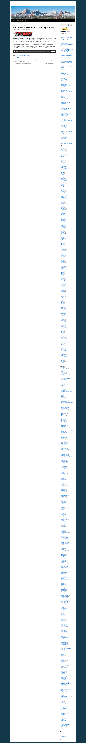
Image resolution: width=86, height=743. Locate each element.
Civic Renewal (63, 416)
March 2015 (63, 306)
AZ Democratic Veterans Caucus (66, 80)
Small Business (63, 669)
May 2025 (62, 158)
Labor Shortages (63, 557)
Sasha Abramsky (63, 128)
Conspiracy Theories (64, 431)
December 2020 (63, 222)
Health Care (63, 514)
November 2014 (63, 310)
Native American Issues (64, 601)
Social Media (63, 674)
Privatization (63, 639)
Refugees (62, 654)
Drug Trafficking (63, 466)
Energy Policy (63, 477)
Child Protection (63, 413)
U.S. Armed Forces (64, 704)
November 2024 (63, 166)
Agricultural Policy (64, 373)
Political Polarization (64, 632)
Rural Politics (63, 662)
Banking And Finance (64, 393)
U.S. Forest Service (64, 708)
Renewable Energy (64, 660)
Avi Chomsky (47, 60)
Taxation (62, 692)
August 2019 (63, 242)
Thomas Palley (63, 138)
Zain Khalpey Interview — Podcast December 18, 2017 (66, 55)
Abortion (62, 367)
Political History (63, 629)
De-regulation (63, 445)
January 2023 (63, 192)
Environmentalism (64, 483)
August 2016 (63, 285)
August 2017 (63, 271)
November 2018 (63, 252)
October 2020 (63, 225)
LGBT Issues (63, 563)
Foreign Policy (63, 501)
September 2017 (63, 269)
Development (63, 457)
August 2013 (63, 328)
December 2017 (63, 266)
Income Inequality (64, 527)
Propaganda (63, 641)
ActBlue (62, 72)
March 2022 (63, 204)
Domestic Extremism (64, 461)
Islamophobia (63, 548)
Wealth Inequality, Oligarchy (65, 721)
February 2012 (63, 350)
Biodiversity (63, 397)
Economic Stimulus (64, 468)
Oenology (62, 604)
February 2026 (63, 148)
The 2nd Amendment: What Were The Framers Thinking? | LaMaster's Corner (67, 50)
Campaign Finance (64, 408)
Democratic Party (63, 101)
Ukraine (62, 709)
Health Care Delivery (64, 515)
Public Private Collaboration (65, 648)
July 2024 (62, 171)
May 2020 (62, 231)
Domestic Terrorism (64, 463)
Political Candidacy (64, 624)
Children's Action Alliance (65, 89)
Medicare (62, 580)
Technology (63, 695)
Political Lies (63, 630)
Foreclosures (63, 498)
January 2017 (63, 279)
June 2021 (62, 215)
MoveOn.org (63, 118)
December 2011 (63, 353)
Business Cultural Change (65, 407)
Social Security (63, 677)
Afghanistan (63, 369)
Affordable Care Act (64, 368)
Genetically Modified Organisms (66, 506)
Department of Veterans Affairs (66, 456)
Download (28, 55)
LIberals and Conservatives (65, 566)
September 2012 (63, 342)
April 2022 (62, 203)
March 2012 (63, 349)
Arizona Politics (41, 60)
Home (14, 20)
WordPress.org (63, 736)
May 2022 (62, 202)
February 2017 (63, 278)
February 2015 (63, 307)
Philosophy (62, 619)
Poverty (62, 636)
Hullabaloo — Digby (64, 110)
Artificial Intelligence (64, 386)
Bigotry (62, 396)
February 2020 (63, 234)
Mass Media (63, 573)
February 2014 (63, 321)
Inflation (62, 530)
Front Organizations (64, 503)
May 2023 (62, 187)
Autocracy (62, 389)
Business (62, 406)
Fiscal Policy (63, 496)
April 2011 (62, 362)
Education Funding (64, 473)
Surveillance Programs (64, 686)
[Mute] (50, 51)
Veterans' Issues (63, 713)
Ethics (62, 484)
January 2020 (63, 236)
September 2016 (63, 284)
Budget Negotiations (64, 401)
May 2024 (62, 173)
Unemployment (63, 712)
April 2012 (62, 348)
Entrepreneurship (63, 479)
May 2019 (62, 245)
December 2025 (63, 150)
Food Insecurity (63, 497)
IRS (61, 545)
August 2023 (63, 184)
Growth (62, 512)
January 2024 (63, 178)
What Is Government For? (50, 25)
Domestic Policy (63, 462)
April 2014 (62, 319)
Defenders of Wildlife (64, 98)
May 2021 (62, 216)
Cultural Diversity (64, 443)
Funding (62, 504)
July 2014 (62, 315)
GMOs (62, 509)
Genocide (62, 507)
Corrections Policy (64, 437)
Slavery (62, 668)
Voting (62, 716)
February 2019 (63, 249)
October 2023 (63, 181)
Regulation (62, 655)
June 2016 (62, 287)
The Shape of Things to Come (65, 696)
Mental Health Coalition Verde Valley (67, 116)
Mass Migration (63, 574)
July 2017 (62, 272)
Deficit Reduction (63, 448)
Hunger (62, 525)
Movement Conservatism (65, 595)
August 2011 (63, 357)
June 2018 (62, 259)
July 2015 (62, 301)
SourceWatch (63, 133)
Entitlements (63, 478)
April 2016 (62, 290)
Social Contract (63, 671)
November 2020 (63, 224)
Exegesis (62, 488)
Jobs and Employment (64, 550)
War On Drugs (63, 718)
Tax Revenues (63, 691)
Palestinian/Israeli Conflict (65, 609)
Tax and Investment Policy (65, 689)
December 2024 (63, 165)
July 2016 (62, 286)
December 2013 (63, 324)
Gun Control (63, 513)
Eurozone (62, 486)
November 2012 (63, 339)
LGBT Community (64, 562)
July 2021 (62, 214)
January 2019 (63, 250)
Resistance (62, 661)
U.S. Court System (64, 707)
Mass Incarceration (64, 572)
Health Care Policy (64, 516)
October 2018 (63, 254)
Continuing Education (64, 433)
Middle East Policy (64, 584)
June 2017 (62, 273)
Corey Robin (63, 97)
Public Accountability (64, 642)
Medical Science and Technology (66, 579)
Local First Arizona (64, 115)
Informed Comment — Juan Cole (66, 111)
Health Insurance (63, 518)
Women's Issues (63, 726)
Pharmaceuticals (63, 618)
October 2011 (63, 355)
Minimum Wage (63, 589)
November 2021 (63, 209)
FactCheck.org (63, 104)
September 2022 (63, 197)
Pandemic (62, 612)
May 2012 (62, 346)
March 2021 (63, 219)
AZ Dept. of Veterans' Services (66, 81)
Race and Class (63, 650)
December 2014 (63, 309)
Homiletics (62, 520)
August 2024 (63, 169)
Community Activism (64, 425)
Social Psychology (64, 676)
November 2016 (63, 281)
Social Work (63, 679)
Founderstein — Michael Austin (66, 107)
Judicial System (63, 553)
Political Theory (63, 633)
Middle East (63, 583)
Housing (62, 522)
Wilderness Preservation (65, 724)
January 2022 (63, 207)
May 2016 (62, 289)
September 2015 (63, 298)
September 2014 (63, 313)
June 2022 (62, 201)
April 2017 (62, 275)
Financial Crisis (63, 491)
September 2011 (63, 356)
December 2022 (63, 193)
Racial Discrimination (64, 651)
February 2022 (63, 205)
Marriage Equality (64, 569)
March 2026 (63, 146)
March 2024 (63, 175)
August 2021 (63, 213)
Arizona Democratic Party (65, 77)
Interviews (28, 60)
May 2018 (62, 260)
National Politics (63, 597)
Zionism (62, 729)
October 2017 (63, 268)
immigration (52, 60)
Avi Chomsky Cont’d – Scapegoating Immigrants (22, 25)
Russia (62, 663)
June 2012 (62, 345)
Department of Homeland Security (66, 451)
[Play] (14, 51)
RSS (18, 57)
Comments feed (63, 735)
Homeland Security (64, 519)
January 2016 (63, 293)
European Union (63, 485)
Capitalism (62, 412)
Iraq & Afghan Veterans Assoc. (66, 113)
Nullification (63, 603)
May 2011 (62, 361)
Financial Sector (63, 492)
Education (62, 472)
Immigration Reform (16, 61)
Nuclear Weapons (63, 602)
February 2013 (63, 336)
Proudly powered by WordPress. (66, 739)
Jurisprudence (63, 554)
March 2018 (63, 262)
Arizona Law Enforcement (65, 383)
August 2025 (63, 155)
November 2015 (63, 296)
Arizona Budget (63, 379)
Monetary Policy (63, 592)
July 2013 (62, 330)
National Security (63, 598)
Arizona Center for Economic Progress (67, 75)
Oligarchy (62, 607)
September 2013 (63, 327)
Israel (62, 549)
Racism (62, 653)
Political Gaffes (63, 627)
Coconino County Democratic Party (66, 91)
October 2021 (63, 210)
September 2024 (63, 168)
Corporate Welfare (64, 434)
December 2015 (63, 295)
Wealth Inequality (63, 720)
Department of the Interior (65, 455)
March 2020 (63, 233)
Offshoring (62, 606)
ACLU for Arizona (64, 71)
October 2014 (63, 312)
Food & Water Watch (64, 105)
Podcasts (32, 60)
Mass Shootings (63, 575)
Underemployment (64, 710)
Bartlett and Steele (64, 84)
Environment (63, 480)
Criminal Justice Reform (65, 439)
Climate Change (63, 422)
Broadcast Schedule (64, 400)
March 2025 (63, 161)
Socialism (62, 680)
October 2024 (63, 167)
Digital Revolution (64, 459)
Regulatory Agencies (64, 656)
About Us (24, 20)
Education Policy (63, 474)
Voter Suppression (64, 715)
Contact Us (19, 20)
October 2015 (63, 297)
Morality (62, 594)
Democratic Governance (65, 449)
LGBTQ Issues (63, 565)
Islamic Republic (63, 547)
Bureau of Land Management (65, 404)
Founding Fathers (64, 502)
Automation (63, 390)
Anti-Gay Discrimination (65, 378)
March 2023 (63, 190)
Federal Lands (63, 490)
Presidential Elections (64, 637)
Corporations (63, 436)
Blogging (62, 398)
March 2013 (63, 334)
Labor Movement (63, 556)
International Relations (64, 538)
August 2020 (63, 227)
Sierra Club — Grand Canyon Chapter (67, 130)
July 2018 (62, 257)
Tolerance (62, 701)
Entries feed (63, 733)
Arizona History (63, 381)
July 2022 (62, 199)
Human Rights (63, 524)
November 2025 (63, 151)
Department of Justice (64, 454)
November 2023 (63, 180)
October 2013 (63, 326)
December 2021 (63, 208)
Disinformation (63, 460)
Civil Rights (63, 419)
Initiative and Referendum (65, 535)
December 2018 (63, 251)
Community (63, 424)
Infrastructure (63, 531)
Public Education (63, 643)
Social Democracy (64, 672)
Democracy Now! (64, 99)
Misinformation (63, 590)
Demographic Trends (64, 450)
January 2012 (63, 351)
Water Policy (63, 719)
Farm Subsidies (63, 489)
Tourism (62, 702)
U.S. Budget (63, 706)
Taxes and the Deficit (64, 694)
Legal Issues (63, 561)
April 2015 (62, 304)
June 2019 (62, 244)
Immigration (24, 60)
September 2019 (63, 240)
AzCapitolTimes (63, 83)
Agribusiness (63, 372)
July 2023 (62, 185)
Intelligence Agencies (64, 537)
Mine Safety (63, 588)
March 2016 (63, 291)
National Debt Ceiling (64, 596)
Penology (62, 614)
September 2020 (63, 226)
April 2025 (62, 160)
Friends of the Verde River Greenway (67, 108)
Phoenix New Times (64, 125)
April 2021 (62, 218)
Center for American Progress (65, 85)
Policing (62, 621)
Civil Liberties (63, 418)
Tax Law (62, 690)
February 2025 (63, 162)
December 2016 (63, 280)
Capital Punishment (64, 410)
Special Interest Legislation (65, 683)
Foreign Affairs (63, 500)
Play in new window (21, 55)
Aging (62, 371)
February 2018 (63, 263)
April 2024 (62, 174)
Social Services (63, 678)
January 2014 (63, 322)
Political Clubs (63, 625)
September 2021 (63, 212)
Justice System (63, 555)
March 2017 (63, 277)
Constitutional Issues (64, 432)
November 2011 (63, 354)
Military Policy (63, 586)
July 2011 (62, 359)
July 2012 (62, 344)
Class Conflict (63, 421)
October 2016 (63, 283)
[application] (34, 51)
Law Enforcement (64, 560)
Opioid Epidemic (63, 608)
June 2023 (62, 186)
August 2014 (63, 314)
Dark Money (63, 444)
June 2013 (62, 331)
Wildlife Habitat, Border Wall (65, 725)
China (62, 414)
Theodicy (62, 698)
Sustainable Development (65, 688)
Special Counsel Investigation (65, 682)
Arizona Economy (64, 380)
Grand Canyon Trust (64, 109)
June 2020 (62, 230)
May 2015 (62, 303)
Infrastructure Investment (65, 532)
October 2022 (63, 196)
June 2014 (62, 316)
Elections (62, 475)
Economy (62, 471)
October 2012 (63, 340)
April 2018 (62, 261)
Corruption (62, 438)
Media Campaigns (64, 577)
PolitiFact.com (63, 126)
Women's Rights (63, 727)
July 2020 (62, 228)
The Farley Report (64, 137)
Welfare (62, 723)
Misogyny (62, 591)
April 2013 (62, 333)
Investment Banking (64, 543)
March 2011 (63, 363)
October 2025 (63, 152)
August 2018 (63, 256)
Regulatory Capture (64, 657)
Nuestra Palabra (63, 119)
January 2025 (63, 163)
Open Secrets (63, 121)
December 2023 (63, 179)
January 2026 (63, 149)
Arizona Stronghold (64, 79)
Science (62, 666)
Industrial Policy (63, 528)
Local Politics (63, 567)
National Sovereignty (64, 600)
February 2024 (63, 177)
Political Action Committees (65, 622)
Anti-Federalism (63, 377)
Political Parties (63, 631)
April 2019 (62, 246)
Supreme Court (63, 685)
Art (61, 385)
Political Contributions (64, 626)
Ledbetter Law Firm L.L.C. (65, 114)
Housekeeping (63, 521)
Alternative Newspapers (65, 374)
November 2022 (63, 195)
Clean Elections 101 (64, 90)
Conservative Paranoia (64, 428)
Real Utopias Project (64, 127)
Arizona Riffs (63, 78)
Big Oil (62, 395)
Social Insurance (63, 673)
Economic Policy (63, 467)
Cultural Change (63, 442)
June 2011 (62, 360)
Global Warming (63, 508)
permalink (27, 61)
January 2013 (63, 337)
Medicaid (62, 578)
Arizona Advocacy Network (65, 74)
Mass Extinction (63, 571)
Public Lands (63, 645)
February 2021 (63, 220)
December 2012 (63, 338)
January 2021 (63, 221)
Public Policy (63, 647)
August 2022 (63, 198)
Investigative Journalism (65, 542)
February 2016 (63, 292)
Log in (62, 732)
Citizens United (63, 415)
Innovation (62, 536)
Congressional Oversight (65, 427)
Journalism (62, 551)
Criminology (63, 441)
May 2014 (62, 318)
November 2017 (63, 267)
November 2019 (63, 238)
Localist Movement (64, 568)
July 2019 (62, 243)
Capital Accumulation (64, 409)
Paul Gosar (62, 613)
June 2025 (62, 157)
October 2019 (63, 239)
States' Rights (63, 684)
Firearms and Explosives (65, 494)
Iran (61, 544)
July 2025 (62, 156)
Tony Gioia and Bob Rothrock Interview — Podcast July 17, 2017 (66, 62)
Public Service (63, 649)
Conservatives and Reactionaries (66, 430)
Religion (62, 659)
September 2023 (63, 183)
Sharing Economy (64, 667)
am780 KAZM (63, 73)
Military (62, 585)
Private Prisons (63, 638)
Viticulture (62, 714)
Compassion (63, 426)
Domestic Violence (64, 465)
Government (63, 510)
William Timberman (27, 29)
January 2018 (63, 265)
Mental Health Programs (65, 582)
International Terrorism (64, 539)
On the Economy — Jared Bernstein (66, 120)
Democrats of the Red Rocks (65, 102)
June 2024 (62, 172)
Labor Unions (63, 559)
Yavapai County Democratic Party (66, 143)
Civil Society (63, 420)
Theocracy (62, 697)
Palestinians (63, 610)
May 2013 (62, 332)
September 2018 (63, 255)
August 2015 (63, 299)
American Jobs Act (64, 375)
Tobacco (62, 700)
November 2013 (63, 325)
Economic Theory (64, 469)
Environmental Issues (64, 481)
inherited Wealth (63, 533)
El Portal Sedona (63, 103)
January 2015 (63, 308)
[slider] (53, 51)
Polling (62, 635)
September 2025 (63, 154)
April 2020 (62, 232)
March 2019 (63, 248)
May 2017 (62, 274)
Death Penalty (63, 447)
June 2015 (62, 302)
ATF (61, 387)
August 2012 (63, 343)
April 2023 (62, 189)
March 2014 (63, 320)
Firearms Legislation (64, 495)
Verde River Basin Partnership (66, 139)
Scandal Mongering (64, 665)
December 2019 (63, 237)
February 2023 (63, 191)
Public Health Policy (64, 644)
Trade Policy (63, 703)
